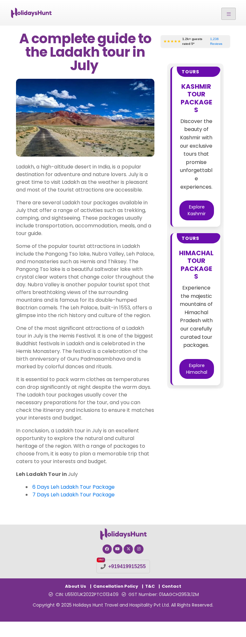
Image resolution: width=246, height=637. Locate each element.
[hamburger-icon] (228, 14)
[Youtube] (118, 549)
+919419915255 (127, 566)
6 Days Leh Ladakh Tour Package (73, 487)
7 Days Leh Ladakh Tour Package (73, 494)
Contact (171, 586)
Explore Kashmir (197, 210)
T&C (150, 586)
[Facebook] (107, 549)
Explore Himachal (196, 368)
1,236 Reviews (216, 41)
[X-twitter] (128, 549)
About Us (75, 586)
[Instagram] (139, 549)
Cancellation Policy (115, 586)
